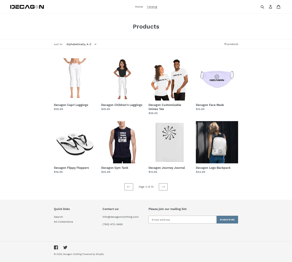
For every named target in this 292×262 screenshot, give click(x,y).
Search (58, 216)
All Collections (63, 221)
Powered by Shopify (93, 254)
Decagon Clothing (72, 254)
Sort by (58, 44)
